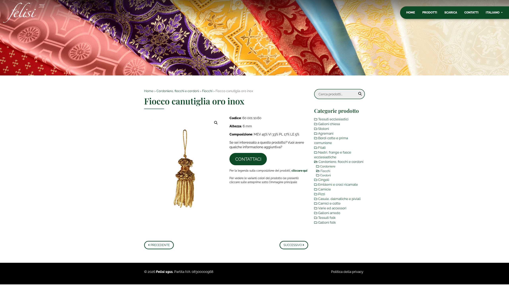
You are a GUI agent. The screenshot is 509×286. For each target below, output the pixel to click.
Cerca (360, 94)
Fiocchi (207, 91)
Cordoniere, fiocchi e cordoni (177, 91)
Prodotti (429, 12)
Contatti (471, 12)
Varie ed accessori (332, 208)
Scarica (450, 12)
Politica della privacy (347, 272)
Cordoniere (327, 166)
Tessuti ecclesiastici (333, 119)
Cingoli (323, 180)
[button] (216, 122)
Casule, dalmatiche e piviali (339, 199)
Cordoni (325, 175)
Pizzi (321, 194)
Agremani (325, 133)
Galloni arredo (329, 213)
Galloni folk (327, 222)
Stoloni (323, 129)
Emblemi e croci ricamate (338, 184)
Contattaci (248, 159)
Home (410, 12)
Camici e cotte (329, 203)
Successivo (293, 245)
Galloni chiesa (329, 124)
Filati (322, 148)
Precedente (160, 245)
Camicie (324, 189)
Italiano (493, 12)
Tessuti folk (327, 218)
